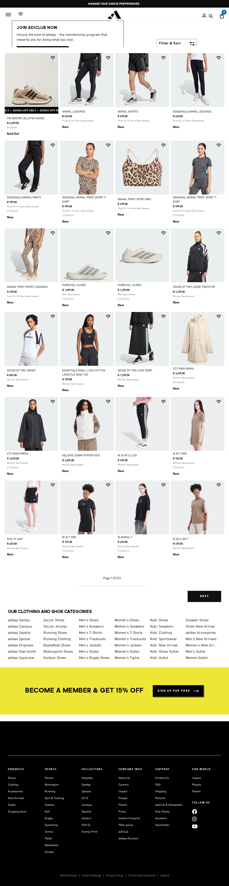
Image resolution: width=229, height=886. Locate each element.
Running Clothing (57, 639)
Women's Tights (127, 658)
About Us (124, 778)
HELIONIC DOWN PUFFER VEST (81, 455)
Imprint (164, 875)
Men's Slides (89, 652)
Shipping (160, 791)
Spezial (86, 791)
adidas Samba (19, 620)
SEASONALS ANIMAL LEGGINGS (192, 111)
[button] (53, 57)
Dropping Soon (17, 811)
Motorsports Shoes (58, 652)
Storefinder (162, 825)
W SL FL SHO (15, 539)
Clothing (13, 784)
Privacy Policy (114, 875)
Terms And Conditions (141, 875)
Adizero (86, 818)
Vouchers (161, 818)
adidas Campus (20, 626)
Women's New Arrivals (202, 645)
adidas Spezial (19, 639)
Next (204, 596)
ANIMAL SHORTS (128, 111)
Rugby (49, 818)
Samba (86, 784)
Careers (124, 784)
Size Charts (162, 811)
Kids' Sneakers (161, 626)
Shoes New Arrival (200, 626)
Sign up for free (174, 690)
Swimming (51, 825)
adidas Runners (128, 838)
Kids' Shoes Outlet (164, 652)
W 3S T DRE (180, 454)
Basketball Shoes (56, 645)
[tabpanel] (114, 331)
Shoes (12, 778)
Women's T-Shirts (128, 633)
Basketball (51, 845)
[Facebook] (194, 811)
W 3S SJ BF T (181, 539)
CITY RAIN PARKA (183, 369)
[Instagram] (194, 818)
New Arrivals (16, 798)
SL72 (85, 798)
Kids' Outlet (159, 658)
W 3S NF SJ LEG (127, 455)
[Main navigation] (8, 14)
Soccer (49, 778)
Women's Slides (126, 652)
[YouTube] (194, 826)
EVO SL (86, 825)
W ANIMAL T (125, 537)
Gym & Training (54, 798)
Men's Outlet (195, 652)
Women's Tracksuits (130, 639)
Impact (123, 791)
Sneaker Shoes (197, 620)
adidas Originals (20, 645)
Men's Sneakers (91, 626)
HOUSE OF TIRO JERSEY (21, 370)
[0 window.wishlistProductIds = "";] (20, 14)
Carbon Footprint (129, 818)
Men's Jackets (90, 645)
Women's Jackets (128, 645)
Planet (123, 805)
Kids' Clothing (161, 633)
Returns (160, 798)
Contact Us (162, 778)
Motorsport (52, 784)
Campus (87, 805)
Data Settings (68, 875)
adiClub (123, 831)
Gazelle (86, 811)
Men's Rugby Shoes (94, 658)
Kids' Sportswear (163, 639)
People (123, 798)
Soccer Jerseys (55, 626)
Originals (87, 778)
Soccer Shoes (53, 620)
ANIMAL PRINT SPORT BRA (134, 199)
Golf (47, 811)
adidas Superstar (21, 658)
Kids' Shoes (159, 620)
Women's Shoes (126, 620)
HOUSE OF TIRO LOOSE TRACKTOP (194, 287)
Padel (48, 838)
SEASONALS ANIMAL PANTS (24, 197)
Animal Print (89, 831)
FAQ (157, 784)
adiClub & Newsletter (168, 805)
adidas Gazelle (19, 633)
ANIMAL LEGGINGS (73, 111)
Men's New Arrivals (201, 639)
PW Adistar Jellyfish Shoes (25, 118)
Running (50, 791)
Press (122, 811)
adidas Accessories (201, 633)
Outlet (11, 805)
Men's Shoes (89, 620)
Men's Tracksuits (92, 639)
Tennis (49, 831)
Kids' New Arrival (164, 645)
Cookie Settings (91, 875)
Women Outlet (197, 658)
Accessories (15, 791)
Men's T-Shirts (90, 633)
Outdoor (50, 805)
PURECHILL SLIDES (74, 285)
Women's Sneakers (129, 626)
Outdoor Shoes (54, 658)
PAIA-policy (126, 825)
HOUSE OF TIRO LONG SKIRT (135, 370)
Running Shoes (55, 633)
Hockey (49, 852)
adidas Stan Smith (22, 652)
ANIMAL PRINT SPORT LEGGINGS (27, 287)
